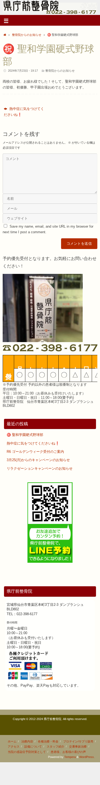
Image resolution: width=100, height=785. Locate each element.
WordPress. (87, 757)
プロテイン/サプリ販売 (78, 741)
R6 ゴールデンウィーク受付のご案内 (35, 452)
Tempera (70, 757)
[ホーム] (5, 34)
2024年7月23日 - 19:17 (23, 70)
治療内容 (27, 741)
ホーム (12, 741)
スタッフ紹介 (55, 746)
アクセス (13, 746)
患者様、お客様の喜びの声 (68, 751)
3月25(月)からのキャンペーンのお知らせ (38, 460)
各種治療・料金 (48, 741)
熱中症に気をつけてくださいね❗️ (24, 111)
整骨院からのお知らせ (26, 34)
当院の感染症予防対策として (27, 751)
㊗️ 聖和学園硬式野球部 (25, 435)
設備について (33, 746)
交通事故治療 (78, 746)
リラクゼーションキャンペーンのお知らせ (40, 468)
